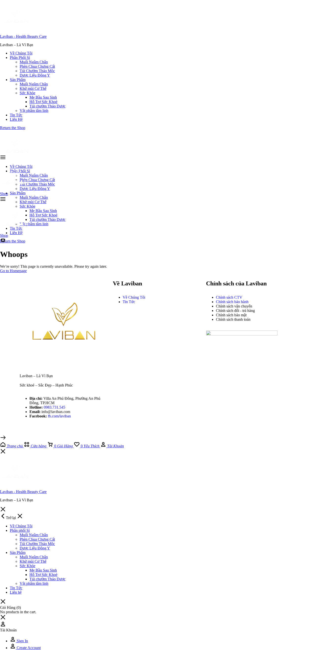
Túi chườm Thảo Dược (47, 106)
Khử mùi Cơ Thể (33, 88)
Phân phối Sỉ (20, 57)
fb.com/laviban (59, 416)
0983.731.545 (54, 407)
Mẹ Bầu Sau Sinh (43, 97)
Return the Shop (12, 128)
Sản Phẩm (18, 80)
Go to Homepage (13, 271)
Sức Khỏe (27, 93)
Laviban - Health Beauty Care (23, 36)
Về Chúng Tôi (21, 53)
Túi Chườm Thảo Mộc (37, 71)
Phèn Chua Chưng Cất (37, 66)
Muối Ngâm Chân (34, 62)
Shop (4, 194)
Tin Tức (16, 115)
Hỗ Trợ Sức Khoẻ (43, 102)
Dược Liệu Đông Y (35, 75)
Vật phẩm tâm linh (34, 110)
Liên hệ (16, 119)
